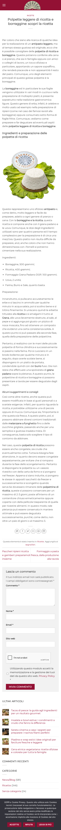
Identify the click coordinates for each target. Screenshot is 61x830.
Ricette (30, 15)
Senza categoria (11, 791)
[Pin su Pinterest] (38, 531)
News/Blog (8, 779)
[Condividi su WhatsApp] (17, 531)
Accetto (14, 825)
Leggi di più (45, 825)
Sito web (10, 638)
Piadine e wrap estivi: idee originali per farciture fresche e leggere (33, 741)
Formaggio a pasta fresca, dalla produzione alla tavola (45, 555)
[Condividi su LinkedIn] (43, 531)
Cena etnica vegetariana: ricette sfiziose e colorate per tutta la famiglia (34, 751)
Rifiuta (29, 825)
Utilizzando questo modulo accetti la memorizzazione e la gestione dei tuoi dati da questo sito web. (32, 674)
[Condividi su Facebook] (22, 531)
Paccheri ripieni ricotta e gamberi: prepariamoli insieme (16, 555)
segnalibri (30, 545)
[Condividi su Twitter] (27, 531)
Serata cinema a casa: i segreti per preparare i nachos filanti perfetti (31, 731)
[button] (4, 5)
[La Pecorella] (32, 5)
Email (9, 624)
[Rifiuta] (57, 815)
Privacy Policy (47, 676)
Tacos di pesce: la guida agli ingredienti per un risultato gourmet (34, 712)
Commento (12, 585)
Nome (10, 611)
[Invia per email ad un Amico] (33, 531)
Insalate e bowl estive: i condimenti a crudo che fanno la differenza (33, 721)
